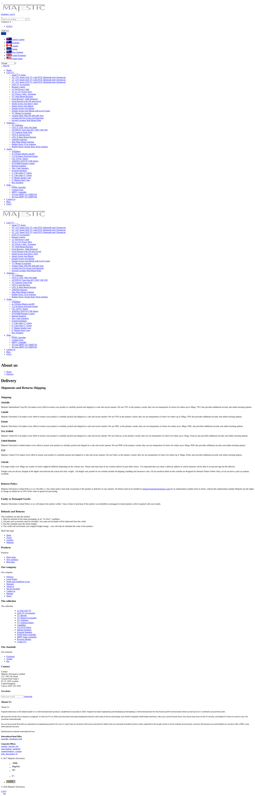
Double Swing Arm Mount (23, 108)
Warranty (10, 584)
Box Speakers (17, 182)
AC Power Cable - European (24, 94)
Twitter (9, 659)
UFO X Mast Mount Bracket (24, 137)
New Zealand (17, 52)
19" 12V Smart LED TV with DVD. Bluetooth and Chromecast (39, 77)
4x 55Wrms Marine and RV (23, 154)
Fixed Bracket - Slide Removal (25, 99)
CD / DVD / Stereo (20, 159)
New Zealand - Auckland (10, 749)
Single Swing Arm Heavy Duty (25, 104)
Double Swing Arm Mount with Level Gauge (31, 111)
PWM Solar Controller (26, 634)
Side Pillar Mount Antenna (23, 142)
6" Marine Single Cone (21, 178)
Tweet (9, 538)
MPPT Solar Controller (27, 637)
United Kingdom (19, 55)
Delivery (10, 577)
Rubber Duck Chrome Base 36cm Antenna (30, 147)
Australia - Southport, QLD (11, 739)
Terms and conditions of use (18, 581)
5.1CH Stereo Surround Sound (25, 156)
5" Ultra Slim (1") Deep (22, 173)
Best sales (10, 562)
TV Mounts (22, 615)
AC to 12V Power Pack (22, 92)
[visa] (15, 764)
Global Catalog (18, 39)
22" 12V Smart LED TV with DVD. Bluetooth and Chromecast (39, 80)
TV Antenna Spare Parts (22, 132)
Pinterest (10, 542)
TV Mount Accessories (21, 113)
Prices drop (11, 557)
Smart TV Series (19, 75)
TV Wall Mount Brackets (22, 96)
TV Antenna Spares (25, 623)
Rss (7, 661)
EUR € (9, 26)
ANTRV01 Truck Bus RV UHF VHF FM (29, 130)
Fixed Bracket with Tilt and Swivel (26, 101)
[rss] (14, 771)
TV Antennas (17, 125)
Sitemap (9, 593)
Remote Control (18, 87)
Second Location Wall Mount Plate (26, 120)
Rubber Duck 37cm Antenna (24, 144)
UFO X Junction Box (21, 135)
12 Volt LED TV (24, 611)
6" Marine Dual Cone (21, 180)
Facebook (10, 656)
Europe (14, 49)
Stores (9, 596)
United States (17, 59)
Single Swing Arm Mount (22, 106)
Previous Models (24, 639)
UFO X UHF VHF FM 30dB (24, 127)
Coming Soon (17, 190)
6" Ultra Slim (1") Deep (22, 175)
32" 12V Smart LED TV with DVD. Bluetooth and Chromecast (39, 82)
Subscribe (28, 696)
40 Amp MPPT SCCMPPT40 (24, 197)
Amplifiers (16, 151)
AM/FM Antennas (19, 139)
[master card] (16, 767)
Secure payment (13, 589)
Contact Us (21, 642)
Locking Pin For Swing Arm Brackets (28, 118)
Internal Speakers (19, 166)
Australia (15, 43)
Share (8, 535)
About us (10, 586)
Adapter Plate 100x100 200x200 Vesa (28, 115)
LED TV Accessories (21, 84)
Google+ (10, 540)
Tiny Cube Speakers (20, 168)
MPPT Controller (19, 192)
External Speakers (19, 170)
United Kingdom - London (11, 752)
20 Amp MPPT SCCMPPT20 (24, 194)
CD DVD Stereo (24, 627)
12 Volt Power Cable (20, 89)
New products (12, 559)
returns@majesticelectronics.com (156, 489)
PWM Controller (19, 187)
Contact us (10, 591)
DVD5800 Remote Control (23, 163)
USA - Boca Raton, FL (9, 754)
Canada (15, 46)
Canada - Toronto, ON (9, 747)
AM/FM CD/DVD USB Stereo (25, 161)
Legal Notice (11, 579)
